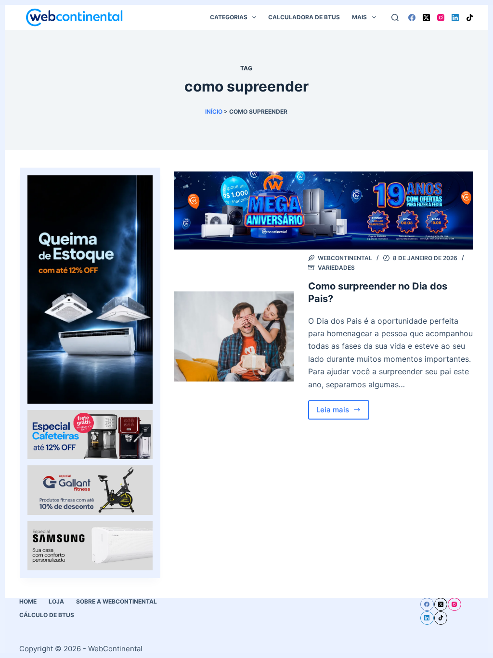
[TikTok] (469, 17)
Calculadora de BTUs (304, 17)
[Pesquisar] (395, 17)
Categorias (228, 17)
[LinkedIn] (455, 17)
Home (28, 601)
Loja (56, 601)
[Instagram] (440, 17)
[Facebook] (411, 17)
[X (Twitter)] (426, 17)
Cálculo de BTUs (46, 615)
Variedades (336, 267)
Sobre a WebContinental (116, 601)
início (213, 111)
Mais (359, 17)
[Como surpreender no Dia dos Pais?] (234, 336)
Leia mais (342, 412)
